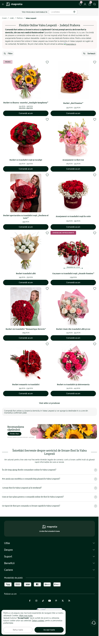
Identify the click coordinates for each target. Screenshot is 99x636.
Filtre (10, 53)
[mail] (70, 44)
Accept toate (49, 630)
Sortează (91, 53)
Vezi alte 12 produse (49, 403)
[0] (80, 4)
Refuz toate (18, 630)
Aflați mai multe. (26, 616)
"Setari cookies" (38, 621)
